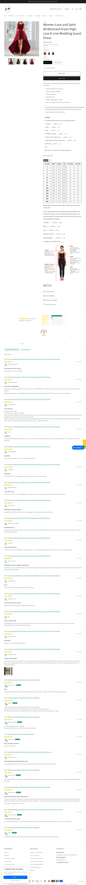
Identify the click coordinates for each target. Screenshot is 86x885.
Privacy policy (46, 884)
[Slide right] (37, 61)
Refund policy (39, 884)
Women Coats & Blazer (36, 852)
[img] (27, 319)
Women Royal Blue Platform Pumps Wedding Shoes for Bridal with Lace (29, 752)
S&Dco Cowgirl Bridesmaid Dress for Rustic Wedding (24, 680)
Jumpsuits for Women (36, 858)
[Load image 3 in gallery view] (18, 61)
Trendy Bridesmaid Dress (37, 861)
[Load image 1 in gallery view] (11, 61)
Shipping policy (63, 884)
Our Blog (6, 855)
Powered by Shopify (29, 884)
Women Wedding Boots (36, 864)
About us (6, 852)
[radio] (45, 53)
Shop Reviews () (26, 349)
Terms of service (54, 884)
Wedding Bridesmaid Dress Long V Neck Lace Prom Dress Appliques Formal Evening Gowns (35, 809)
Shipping (45, 44)
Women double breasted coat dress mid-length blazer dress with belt (29, 787)
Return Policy (8, 861)
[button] (12, 15)
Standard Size (51, 68)
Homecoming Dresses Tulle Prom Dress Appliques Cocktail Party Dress (29, 377)
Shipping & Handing (9, 858)
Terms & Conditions (9, 864)
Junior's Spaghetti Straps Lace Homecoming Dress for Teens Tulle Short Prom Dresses (34, 359)
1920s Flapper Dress (35, 867)
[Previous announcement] (5, 1)
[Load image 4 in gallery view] (25, 61)
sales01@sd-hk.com (62, 862)
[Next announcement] (81, 1)
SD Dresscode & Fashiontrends (18, 884)
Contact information (73, 884)
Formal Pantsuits (35, 855)
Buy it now (62, 78)
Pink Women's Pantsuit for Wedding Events (21, 734)
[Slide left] (6, 61)
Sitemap (32, 870)
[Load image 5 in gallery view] (32, 61)
